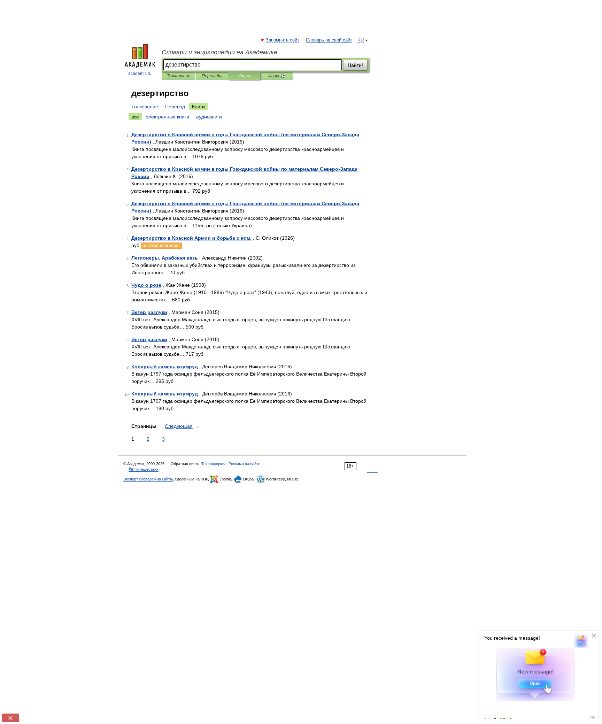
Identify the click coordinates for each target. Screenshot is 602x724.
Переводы (212, 76)
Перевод (175, 106)
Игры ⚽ (276, 76)
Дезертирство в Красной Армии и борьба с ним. (191, 238)
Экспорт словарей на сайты (148, 479)
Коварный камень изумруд (164, 366)
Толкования (178, 76)
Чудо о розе (146, 285)
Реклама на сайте (244, 464)
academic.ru (140, 73)
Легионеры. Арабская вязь (164, 258)
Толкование (144, 106)
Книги (244, 76)
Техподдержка (213, 464)
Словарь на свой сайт (329, 40)
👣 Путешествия (144, 469)
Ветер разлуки (149, 312)
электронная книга (161, 245)
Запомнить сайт (283, 40)
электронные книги (167, 117)
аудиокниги (209, 117)
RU (360, 40)
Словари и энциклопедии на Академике (219, 52)
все (135, 117)
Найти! (355, 65)
